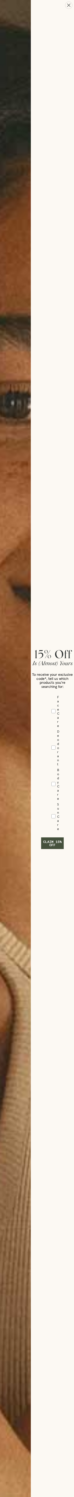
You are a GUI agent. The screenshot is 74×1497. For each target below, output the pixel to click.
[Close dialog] (68, 5)
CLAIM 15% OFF (52, 843)
